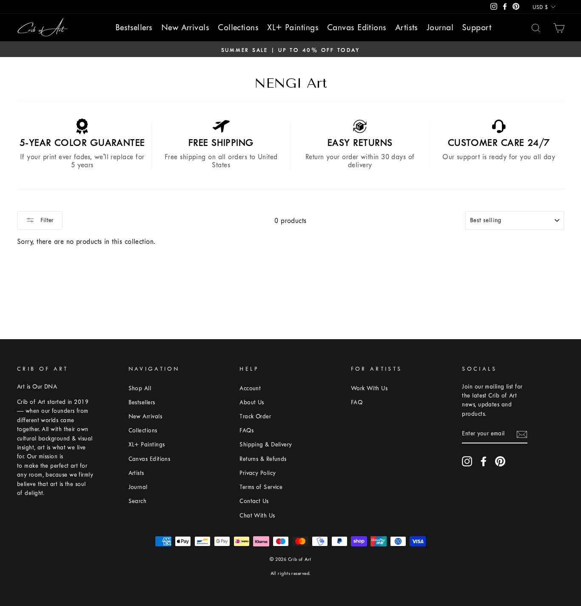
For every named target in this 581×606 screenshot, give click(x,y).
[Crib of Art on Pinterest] (500, 461)
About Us (251, 402)
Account (250, 388)
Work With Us (369, 388)
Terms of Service (260, 487)
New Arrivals (185, 27)
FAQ (356, 402)
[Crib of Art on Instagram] (467, 461)
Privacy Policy (257, 473)
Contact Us (254, 501)
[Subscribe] (521, 434)
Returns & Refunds (263, 459)
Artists (406, 27)
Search (137, 501)
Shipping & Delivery (265, 444)
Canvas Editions (357, 27)
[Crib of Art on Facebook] (483, 461)
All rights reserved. (291, 573)
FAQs (246, 430)
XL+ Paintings (293, 27)
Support (476, 27)
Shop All (139, 388)
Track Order (255, 416)
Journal (440, 27)
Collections (238, 27)
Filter (46, 220)
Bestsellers (134, 27)
